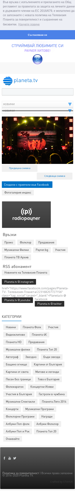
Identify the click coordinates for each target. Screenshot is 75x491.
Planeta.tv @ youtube (17, 300)
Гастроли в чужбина (52, 394)
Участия (53, 327)
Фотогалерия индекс (17, 192)
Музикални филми (18, 349)
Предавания (36, 342)
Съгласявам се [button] (37, 34)
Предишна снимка (19, 168)
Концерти (12, 409)
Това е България (48, 379)
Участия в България (19, 394)
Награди (46, 416)
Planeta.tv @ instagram (18, 282)
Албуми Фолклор (47, 424)
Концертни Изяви (42, 386)
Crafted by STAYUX (61, 481)
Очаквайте (12, 439)
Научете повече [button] (29, 24)
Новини (11, 327)
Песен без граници (18, 379)
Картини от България (48, 364)
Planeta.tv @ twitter (49, 303)
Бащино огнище (16, 364)
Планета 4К (39, 334)
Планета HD (13, 342)
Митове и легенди (47, 372)
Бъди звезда (51, 357)
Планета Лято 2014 (54, 401)
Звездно (30, 357)
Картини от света (17, 372)
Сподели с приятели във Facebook (26, 184)
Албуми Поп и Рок (17, 431)
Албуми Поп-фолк (17, 424)
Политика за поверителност (20, 473)
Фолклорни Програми (20, 416)
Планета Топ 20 (47, 349)
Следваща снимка (54, 176)
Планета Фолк (32, 327)
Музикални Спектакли (20, 401)
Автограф (12, 357)
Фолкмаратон (14, 386)
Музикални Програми (39, 409)
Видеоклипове (15, 334)
